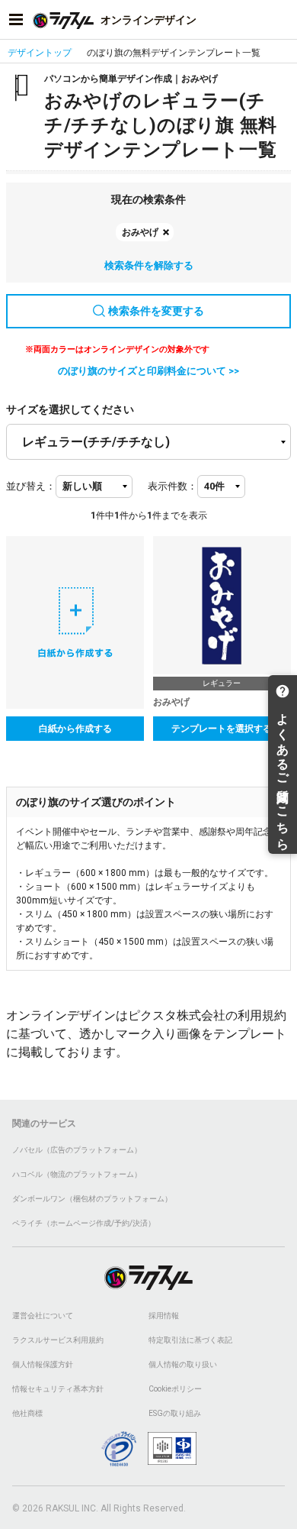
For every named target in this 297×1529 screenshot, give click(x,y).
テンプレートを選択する (221, 728)
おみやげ (140, 232)
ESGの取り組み (174, 1413)
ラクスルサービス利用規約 (58, 1340)
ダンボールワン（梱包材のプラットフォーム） (92, 1198)
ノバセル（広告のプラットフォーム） (77, 1150)
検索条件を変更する (156, 311)
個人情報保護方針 (42, 1364)
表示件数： (172, 486)
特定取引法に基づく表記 (190, 1340)
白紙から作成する (75, 728)
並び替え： (31, 486)
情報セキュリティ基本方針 (58, 1389)
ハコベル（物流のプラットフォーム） (77, 1174)
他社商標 (27, 1413)
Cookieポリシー (175, 1389)
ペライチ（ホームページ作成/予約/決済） (83, 1223)
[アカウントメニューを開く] (281, 20)
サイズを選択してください (70, 409)
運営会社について (42, 1315)
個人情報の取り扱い (182, 1364)
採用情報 (163, 1315)
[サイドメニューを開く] (16, 20)
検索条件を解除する (148, 265)
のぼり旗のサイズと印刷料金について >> (148, 371)
